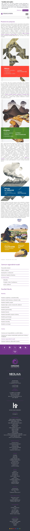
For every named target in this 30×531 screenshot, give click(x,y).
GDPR (15, 506)
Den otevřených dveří (15, 463)
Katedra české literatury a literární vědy (10, 300)
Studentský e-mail (15, 472)
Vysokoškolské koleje (15, 446)
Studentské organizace (15, 482)
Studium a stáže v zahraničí (15, 476)
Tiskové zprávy (15, 520)
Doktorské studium (15, 461)
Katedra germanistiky (6, 309)
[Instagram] (10, 347)
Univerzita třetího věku (15, 512)
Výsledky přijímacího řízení (15, 458)
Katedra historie (5, 312)
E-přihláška (15, 455)
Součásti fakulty (6, 289)
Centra (3, 329)
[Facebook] (4, 347)
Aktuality (5, 279)
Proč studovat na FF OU (15, 462)
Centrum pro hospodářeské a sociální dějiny (15, 433)
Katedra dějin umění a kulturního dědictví (11, 304)
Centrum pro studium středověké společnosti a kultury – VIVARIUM (15, 336)
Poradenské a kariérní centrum (15, 479)
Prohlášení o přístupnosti (15, 507)
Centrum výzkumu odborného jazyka (10, 341)
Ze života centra (5, 277)
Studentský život (15, 464)
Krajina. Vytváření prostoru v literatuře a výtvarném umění (17, 94)
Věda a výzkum (5, 270)
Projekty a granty (15, 498)
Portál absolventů (15, 488)
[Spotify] (20, 347)
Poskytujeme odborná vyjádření (15, 521)
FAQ (15, 491)
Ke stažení (15, 523)
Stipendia (15, 477)
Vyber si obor (15, 456)
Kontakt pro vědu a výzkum (15, 501)
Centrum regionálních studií (10, 264)
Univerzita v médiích (15, 522)
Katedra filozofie (5, 307)
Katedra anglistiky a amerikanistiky (10, 297)
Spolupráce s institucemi (7, 272)
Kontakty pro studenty (15, 483)
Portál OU (15, 471)
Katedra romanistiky (6, 319)
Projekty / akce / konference (10, 282)
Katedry (3, 293)
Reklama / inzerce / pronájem (15, 513)
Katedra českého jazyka (7, 302)
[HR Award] (15, 406)
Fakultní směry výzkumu (15, 497)
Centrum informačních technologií (15, 447)
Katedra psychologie (6, 316)
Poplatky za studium (15, 478)
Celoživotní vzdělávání (15, 511)
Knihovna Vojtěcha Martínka (8, 275)
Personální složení (5, 268)
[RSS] (25, 347)
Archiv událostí (7, 284)
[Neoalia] (15, 374)
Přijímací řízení (15, 457)
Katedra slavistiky (5, 321)
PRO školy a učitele (15, 510)
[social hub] (15, 351)
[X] (15, 347)
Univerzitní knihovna (15, 442)
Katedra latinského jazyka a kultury (10, 314)
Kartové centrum (15, 448)
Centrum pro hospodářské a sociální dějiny (12, 333)
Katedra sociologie (5, 324)
